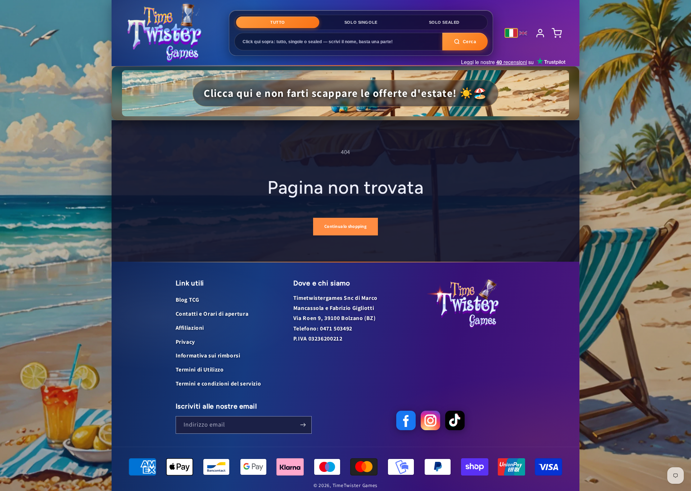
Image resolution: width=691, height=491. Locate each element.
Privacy (185, 342)
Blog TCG (187, 299)
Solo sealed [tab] (444, 22)
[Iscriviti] (302, 425)
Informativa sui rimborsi (208, 355)
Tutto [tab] (277, 22)
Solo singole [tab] (361, 22)
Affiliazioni (190, 328)
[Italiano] (511, 33)
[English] (523, 33)
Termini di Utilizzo (200, 369)
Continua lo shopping (345, 226)
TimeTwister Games (355, 485)
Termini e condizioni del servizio (218, 383)
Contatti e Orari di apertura (212, 313)
